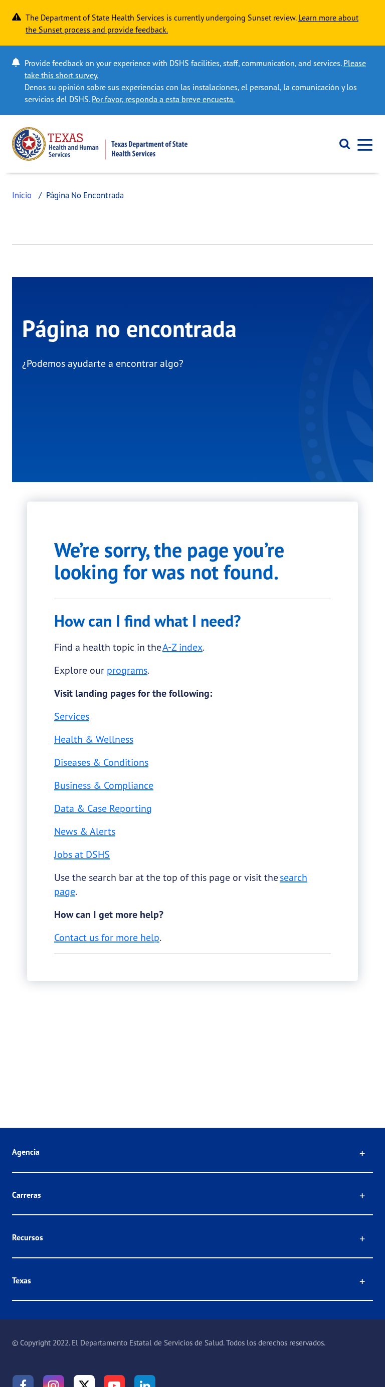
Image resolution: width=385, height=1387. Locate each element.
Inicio (22, 195)
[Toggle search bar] (341, 144)
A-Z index (182, 647)
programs (127, 670)
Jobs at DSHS (82, 854)
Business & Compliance (103, 785)
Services (71, 716)
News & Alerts (84, 831)
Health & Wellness (93, 739)
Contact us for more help (106, 937)
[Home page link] (99, 144)
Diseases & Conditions (101, 762)
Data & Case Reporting (103, 808)
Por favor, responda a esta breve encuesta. (163, 99)
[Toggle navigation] (361, 144)
